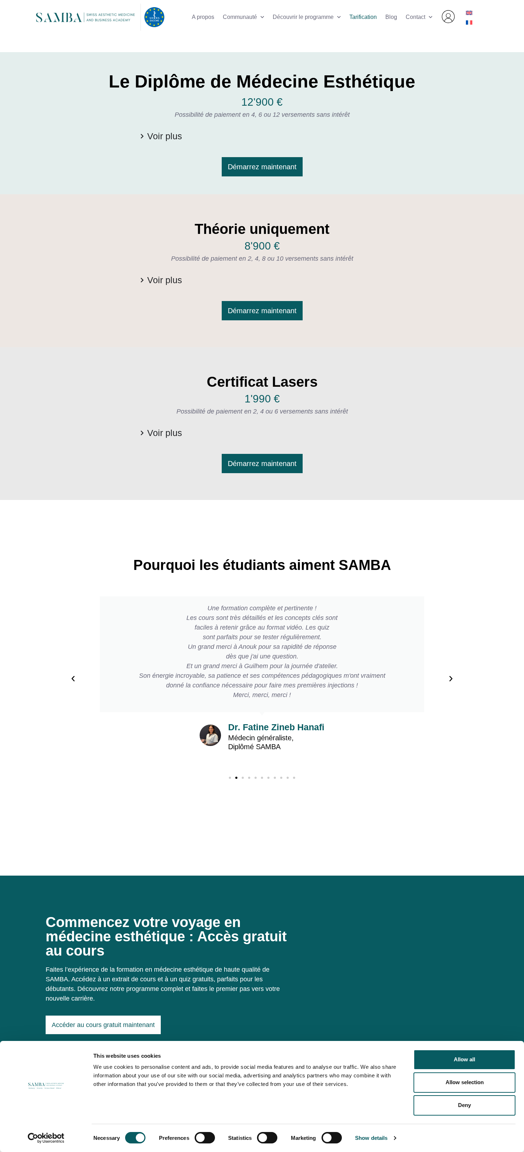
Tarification (363, 17)
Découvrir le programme (303, 17)
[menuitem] (469, 12)
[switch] (205, 1137)
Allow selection (465, 1082)
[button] (73, 678)
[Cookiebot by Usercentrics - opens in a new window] (46, 1138)
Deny (464, 1105)
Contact (415, 17)
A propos (203, 17)
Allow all (464, 1059)
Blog (391, 17)
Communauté (240, 17)
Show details (371, 1138)
